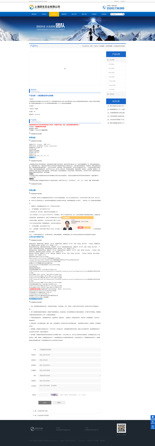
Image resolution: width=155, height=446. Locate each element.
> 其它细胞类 (111, 64)
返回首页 (116, 1)
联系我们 (123, 1)
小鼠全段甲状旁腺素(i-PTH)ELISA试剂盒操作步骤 (118, 119)
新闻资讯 (64, 14)
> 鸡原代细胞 (111, 76)
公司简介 (44, 14)
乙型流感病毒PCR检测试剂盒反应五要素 (118, 116)
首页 (91, 46)
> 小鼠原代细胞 (111, 81)
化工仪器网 (95, 440)
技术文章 (74, 14)
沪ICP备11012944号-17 (70, 440)
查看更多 (111, 94)
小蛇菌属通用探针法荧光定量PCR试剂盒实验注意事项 (118, 112)
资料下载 (84, 14)
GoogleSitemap (81, 440)
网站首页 (34, 14)
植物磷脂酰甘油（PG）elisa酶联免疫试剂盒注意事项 (118, 109)
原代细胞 (102, 46)
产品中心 (54, 14)
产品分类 (116, 54)
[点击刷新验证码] (54, 394)
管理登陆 (102, 440)
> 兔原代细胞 (111, 68)
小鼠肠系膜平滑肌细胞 (43, 415)
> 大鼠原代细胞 (111, 85)
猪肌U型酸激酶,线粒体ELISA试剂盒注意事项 (118, 123)
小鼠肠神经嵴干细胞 (42, 411)
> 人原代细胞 (111, 89)
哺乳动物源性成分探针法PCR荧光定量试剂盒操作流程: (118, 106)
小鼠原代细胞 (108, 46)
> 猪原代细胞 (111, 72)
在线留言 (94, 14)
